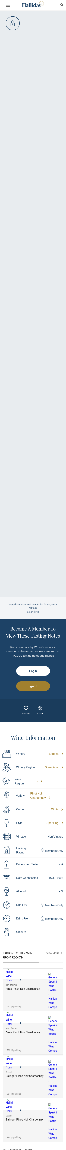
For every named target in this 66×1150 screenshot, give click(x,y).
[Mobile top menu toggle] (8, 6)
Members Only (53, 850)
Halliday (33, 4)
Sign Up (33, 686)
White (54, 809)
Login (33, 671)
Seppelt (53, 753)
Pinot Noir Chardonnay (38, 795)
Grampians (51, 767)
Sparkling (52, 823)
